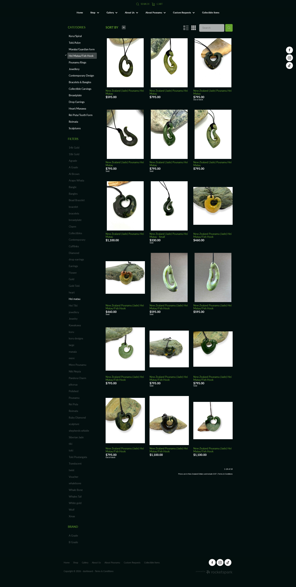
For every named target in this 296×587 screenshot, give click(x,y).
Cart (159, 3)
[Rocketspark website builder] (214, 572)
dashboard (88, 571)
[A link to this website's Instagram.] (289, 57)
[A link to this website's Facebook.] (289, 50)
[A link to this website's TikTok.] (289, 65)
